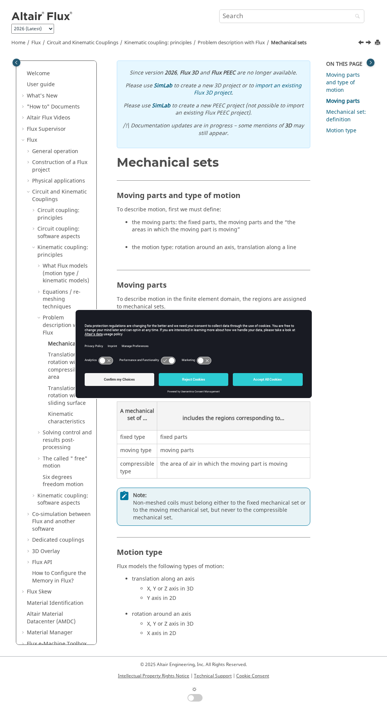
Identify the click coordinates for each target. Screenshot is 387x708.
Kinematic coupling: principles (158, 42)
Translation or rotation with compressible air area (69, 366)
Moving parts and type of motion (343, 82)
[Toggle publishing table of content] (16, 63)
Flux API (42, 562)
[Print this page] (378, 43)
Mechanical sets (289, 42)
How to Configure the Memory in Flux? (59, 577)
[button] (24, 73)
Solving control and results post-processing (67, 440)
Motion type (341, 131)
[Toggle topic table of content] (371, 63)
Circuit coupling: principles (58, 214)
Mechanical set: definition (346, 116)
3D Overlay (46, 551)
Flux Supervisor (46, 129)
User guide (41, 84)
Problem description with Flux (231, 42)
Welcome (38, 73)
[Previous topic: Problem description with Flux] (362, 43)
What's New (42, 96)
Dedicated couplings (58, 540)
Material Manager (50, 633)
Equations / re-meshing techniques (61, 299)
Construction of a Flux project (59, 166)
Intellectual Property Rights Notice (153, 675)
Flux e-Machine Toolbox (57, 644)
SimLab (163, 86)
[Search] (355, 16)
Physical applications (58, 181)
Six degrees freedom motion (63, 481)
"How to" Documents (53, 107)
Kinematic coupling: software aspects (62, 499)
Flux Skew (39, 592)
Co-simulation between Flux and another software (61, 521)
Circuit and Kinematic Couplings (82, 42)
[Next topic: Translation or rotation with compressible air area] (369, 43)
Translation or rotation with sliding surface (67, 395)
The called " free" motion (65, 462)
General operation (55, 151)
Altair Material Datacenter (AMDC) (51, 618)
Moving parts (343, 101)
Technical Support (213, 675)
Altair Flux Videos (48, 118)
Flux (36, 42)
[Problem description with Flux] (362, 43)
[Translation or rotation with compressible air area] (369, 43)
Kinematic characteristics (66, 418)
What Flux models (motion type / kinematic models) (66, 273)
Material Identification (55, 603)
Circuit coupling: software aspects (58, 232)
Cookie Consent (252, 675)
